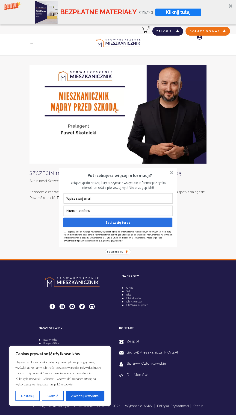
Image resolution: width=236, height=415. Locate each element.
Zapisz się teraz (118, 222)
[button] (119, 176)
